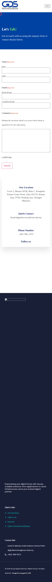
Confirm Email (8, 101)
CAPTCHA (7, 158)
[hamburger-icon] (47, 6)
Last (4, 76)
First (3, 66)
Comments (10, 113)
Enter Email (6, 92)
